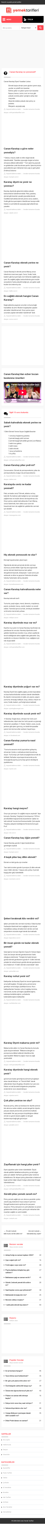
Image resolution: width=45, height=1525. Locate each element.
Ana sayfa (6, 1440)
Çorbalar (6, 1482)
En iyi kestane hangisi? (14, 1371)
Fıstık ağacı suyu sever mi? (15, 1265)
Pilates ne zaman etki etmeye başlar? (16, 1397)
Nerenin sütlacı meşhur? (14, 1300)
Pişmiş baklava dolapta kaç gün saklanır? (17, 1271)
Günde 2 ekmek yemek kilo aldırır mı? (18, 1284)
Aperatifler (6, 1468)
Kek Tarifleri (7, 1497)
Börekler (6, 1492)
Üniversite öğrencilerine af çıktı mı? (19, 1391)
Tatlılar (5, 1478)
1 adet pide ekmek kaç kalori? (16, 1305)
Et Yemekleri (7, 1487)
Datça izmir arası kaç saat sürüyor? (19, 1403)
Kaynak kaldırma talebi (13, 109)
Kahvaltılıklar (7, 1512)
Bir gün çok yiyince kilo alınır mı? (17, 1381)
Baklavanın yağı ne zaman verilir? (18, 1277)
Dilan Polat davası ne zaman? (16, 1421)
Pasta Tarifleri (7, 1473)
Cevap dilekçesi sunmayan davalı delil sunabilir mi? (18, 1414)
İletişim (5, 1449)
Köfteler (5, 1502)
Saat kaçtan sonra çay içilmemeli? (18, 1290)
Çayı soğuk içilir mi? (13, 1260)
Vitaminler (6, 1454)
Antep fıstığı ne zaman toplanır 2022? (19, 1255)
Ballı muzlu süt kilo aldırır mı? (13, 1234)
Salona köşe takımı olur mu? (16, 1408)
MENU (8, 19)
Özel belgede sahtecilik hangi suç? (18, 1386)
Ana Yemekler (7, 1507)
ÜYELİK (30, 19)
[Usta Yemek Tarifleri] (22, 10)
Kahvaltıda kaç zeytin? (34, 1234)
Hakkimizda (7, 1445)
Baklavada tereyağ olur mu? (16, 1295)
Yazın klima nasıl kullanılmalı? (16, 1376)
